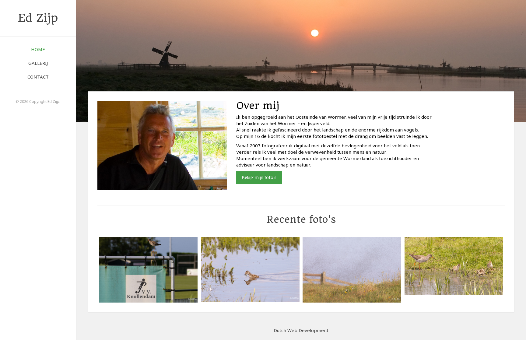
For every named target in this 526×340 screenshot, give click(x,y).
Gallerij (38, 63)
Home (38, 49)
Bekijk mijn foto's (259, 177)
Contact (38, 77)
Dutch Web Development (301, 330)
